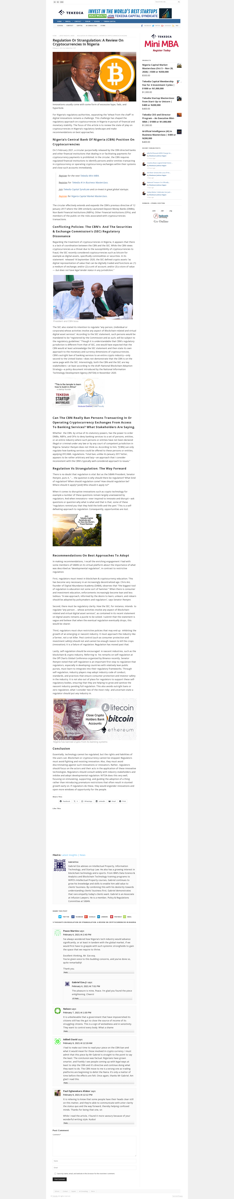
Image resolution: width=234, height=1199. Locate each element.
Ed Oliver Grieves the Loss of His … (159, 173)
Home (55, 36)
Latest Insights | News (66, 36)
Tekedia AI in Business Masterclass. (90, 182)
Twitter (66, 917)
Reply (66, 972)
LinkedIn (104, 917)
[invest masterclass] (80, 410)
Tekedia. (55, 1196)
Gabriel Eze (68, 48)
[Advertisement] (94, 835)
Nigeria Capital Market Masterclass (89, 196)
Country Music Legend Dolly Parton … (160, 163)
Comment (57, 1134)
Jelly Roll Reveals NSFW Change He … (159, 153)
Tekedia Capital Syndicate (76, 189)
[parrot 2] (77, 548)
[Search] (179, 1)
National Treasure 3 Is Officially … (158, 182)
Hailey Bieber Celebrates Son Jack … (159, 192)
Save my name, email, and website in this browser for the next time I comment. (86, 1173)
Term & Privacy (177, 1196)
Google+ (92, 917)
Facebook (79, 917)
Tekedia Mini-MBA (89, 175)
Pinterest (118, 917)
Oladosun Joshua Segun (157, 156)
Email (129, 917)
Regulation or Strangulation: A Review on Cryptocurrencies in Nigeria (88, 42)
